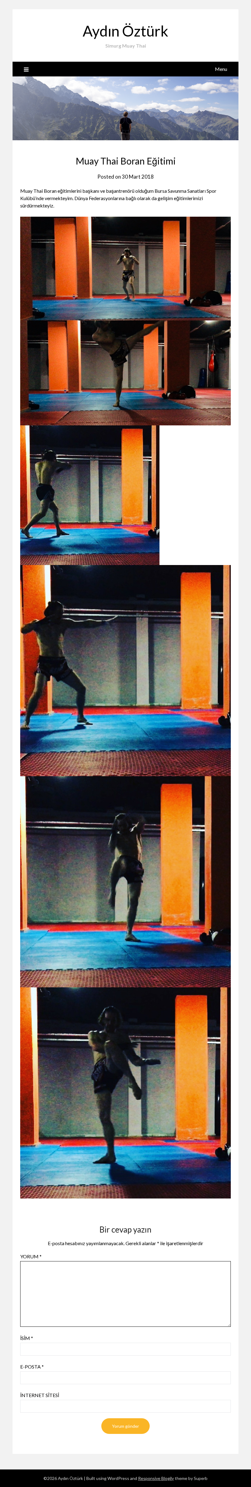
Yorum (31, 1256)
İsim (26, 1338)
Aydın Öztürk (125, 31)
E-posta (32, 1366)
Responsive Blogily (156, 1478)
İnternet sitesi (39, 1395)
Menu (221, 69)
